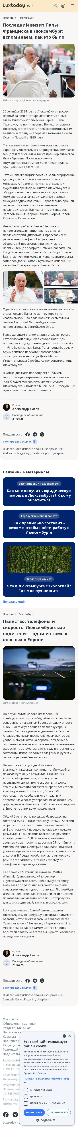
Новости (8, 17)
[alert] (47, 1078)
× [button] (69, 1036)
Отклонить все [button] (59, 1112)
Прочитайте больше (35, 1073)
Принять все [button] (34, 1112)
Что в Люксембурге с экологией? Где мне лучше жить (39, 588)
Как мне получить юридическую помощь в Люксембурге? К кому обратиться (39, 495)
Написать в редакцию (19, 1032)
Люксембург (26, 17)
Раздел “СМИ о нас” (17, 1027)
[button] (47, 1080)
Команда (9, 1036)
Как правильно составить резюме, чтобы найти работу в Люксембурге (39, 528)
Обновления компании (19, 1023)
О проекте (11, 1019)
